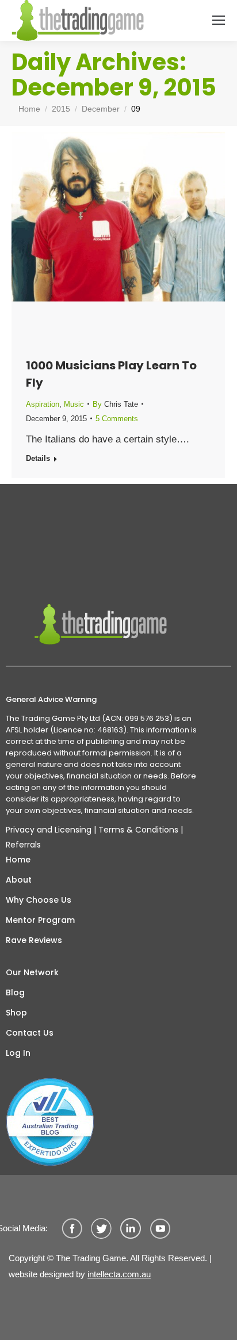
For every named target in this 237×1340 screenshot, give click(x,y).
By (115, 404)
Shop (16, 1012)
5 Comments (116, 418)
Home (18, 859)
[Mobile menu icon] (218, 20)
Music (74, 404)
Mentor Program (40, 920)
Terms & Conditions (138, 829)
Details (38, 458)
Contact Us (29, 1033)
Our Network (32, 972)
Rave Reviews (34, 940)
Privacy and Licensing (48, 829)
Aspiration (42, 404)
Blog (15, 992)
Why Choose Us (38, 900)
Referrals (23, 844)
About (19, 879)
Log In (18, 1053)
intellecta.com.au (119, 1274)
